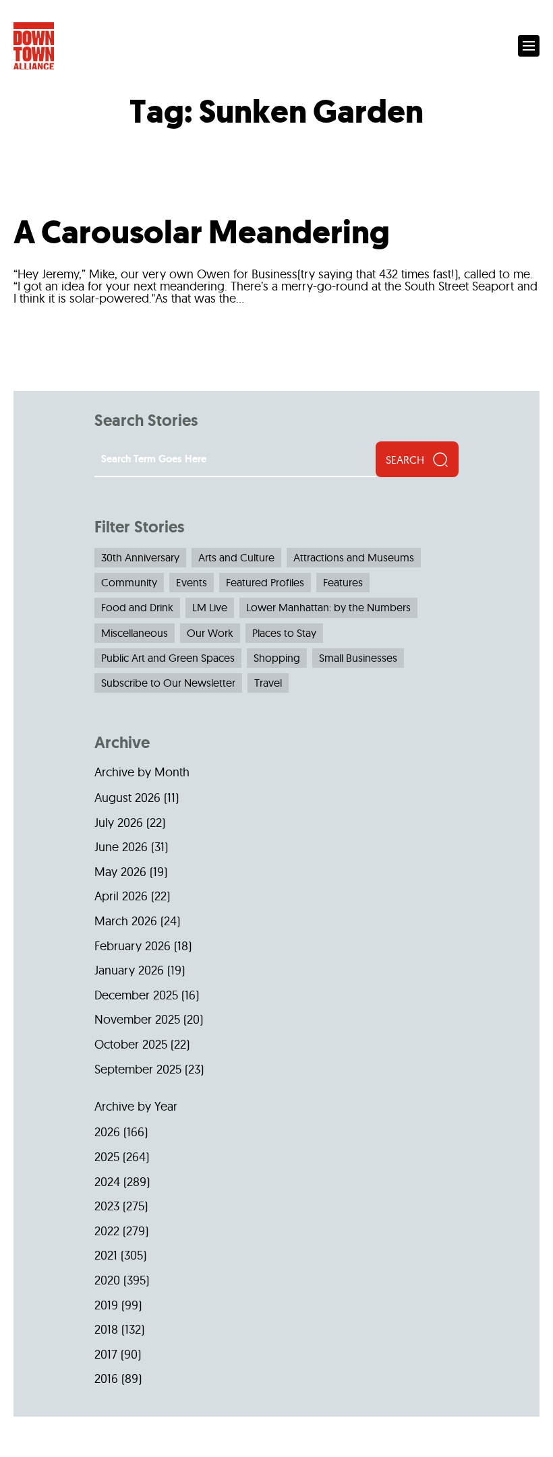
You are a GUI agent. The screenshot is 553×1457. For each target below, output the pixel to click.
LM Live (209, 607)
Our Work (210, 633)
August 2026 (127, 797)
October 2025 (130, 1044)
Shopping (277, 657)
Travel (268, 682)
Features (343, 582)
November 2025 (137, 1019)
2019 (106, 1305)
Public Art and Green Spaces (168, 657)
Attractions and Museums (353, 557)
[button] (529, 46)
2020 (107, 1280)
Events (191, 582)
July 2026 (118, 822)
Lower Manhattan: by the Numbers (328, 607)
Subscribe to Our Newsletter (168, 682)
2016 (106, 1378)
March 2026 (125, 921)
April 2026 (121, 896)
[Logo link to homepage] (33, 46)
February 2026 (132, 946)
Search (405, 459)
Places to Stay (284, 633)
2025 (106, 1157)
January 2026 (129, 970)
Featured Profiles (265, 582)
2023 (106, 1206)
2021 (105, 1255)
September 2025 (137, 1069)
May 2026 (120, 871)
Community (129, 582)
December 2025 (136, 995)
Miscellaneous (134, 633)
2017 (105, 1354)
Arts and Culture (236, 557)
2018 (106, 1329)
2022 (106, 1231)
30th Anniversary (140, 557)
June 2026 (121, 847)
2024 (107, 1181)
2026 (107, 1132)
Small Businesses (358, 657)
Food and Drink (137, 607)
